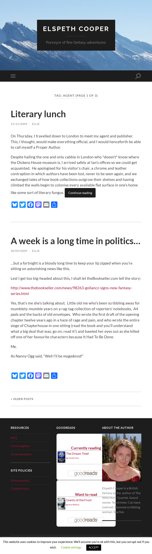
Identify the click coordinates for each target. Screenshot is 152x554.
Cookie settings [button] (71, 547)
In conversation (21, 454)
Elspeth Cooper (76, 28)
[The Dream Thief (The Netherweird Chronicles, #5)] (61, 461)
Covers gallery (20, 446)
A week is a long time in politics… (75, 240)
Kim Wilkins (74, 504)
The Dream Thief (77, 453)
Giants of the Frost (79, 500)
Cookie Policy (20, 488)
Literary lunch (38, 114)
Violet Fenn (74, 458)
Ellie (36, 124)
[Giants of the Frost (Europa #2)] (61, 509)
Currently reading (86, 448)
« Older (22, 399)
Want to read (86, 494)
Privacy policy (20, 480)
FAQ (14, 438)
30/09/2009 (19, 250)
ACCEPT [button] (94, 547)
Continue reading (80, 193)
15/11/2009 (19, 124)
